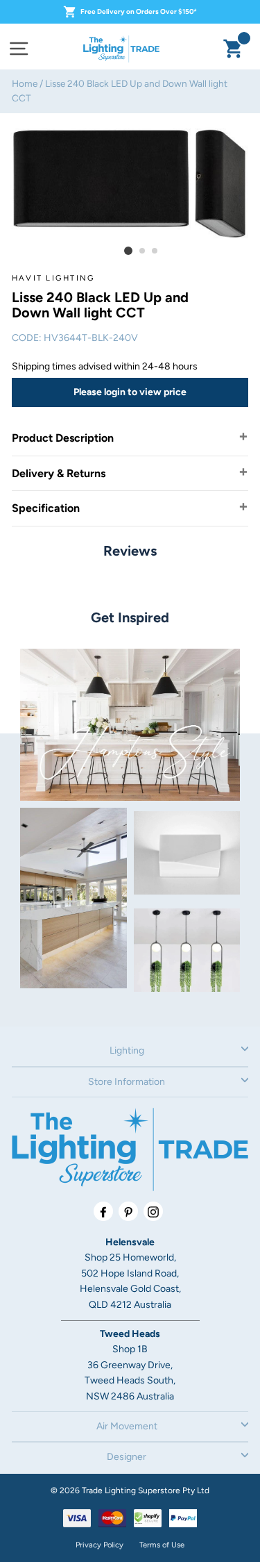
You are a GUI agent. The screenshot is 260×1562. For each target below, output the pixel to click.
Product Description (63, 437)
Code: (27, 338)
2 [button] (142, 251)
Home (24, 83)
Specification (46, 508)
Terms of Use (161, 1544)
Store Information (126, 1082)
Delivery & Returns (58, 473)
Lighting (127, 1050)
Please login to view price (130, 392)
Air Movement (126, 1426)
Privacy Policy (99, 1544)
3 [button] (155, 251)
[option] (130, 182)
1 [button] (128, 251)
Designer (126, 1457)
